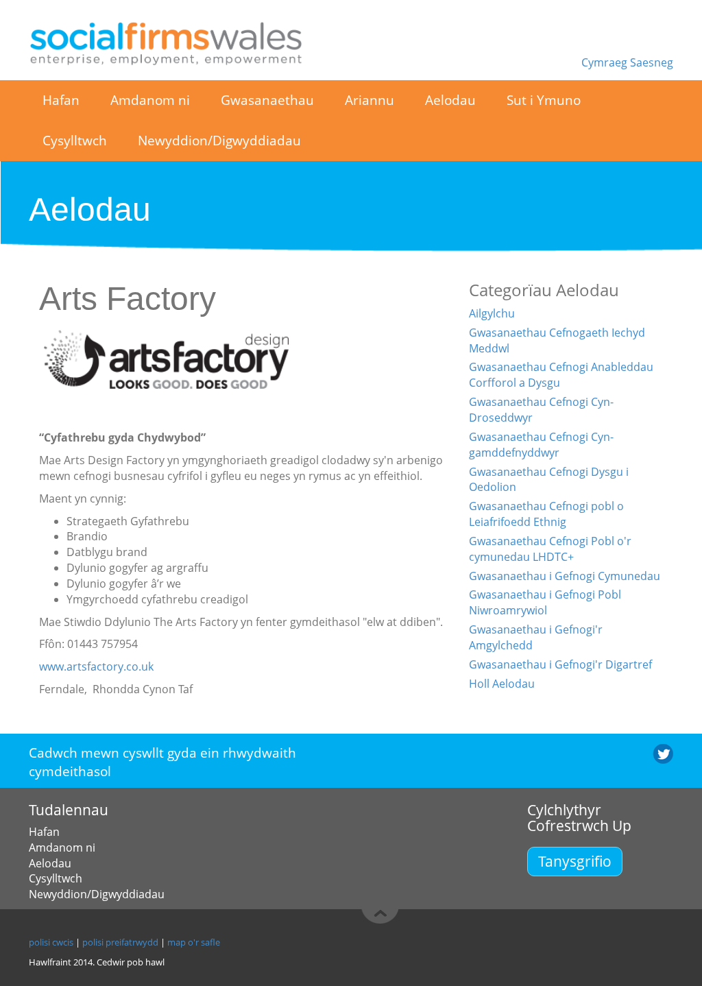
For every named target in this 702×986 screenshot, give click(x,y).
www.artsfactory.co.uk (96, 666)
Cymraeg (605, 62)
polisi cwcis (51, 942)
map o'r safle (193, 942)
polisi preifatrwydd (120, 942)
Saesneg (651, 62)
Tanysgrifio (575, 861)
